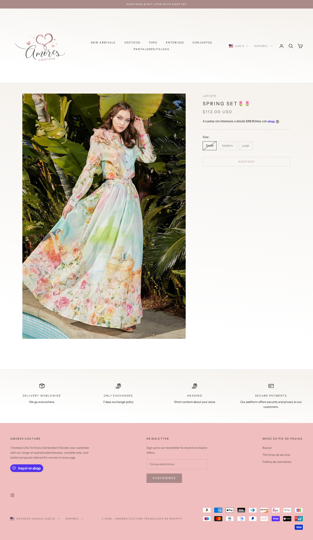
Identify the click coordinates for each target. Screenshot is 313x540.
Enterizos (175, 42)
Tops (153, 42)
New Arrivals (103, 42)
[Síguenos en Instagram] (12, 495)
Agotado (246, 161)
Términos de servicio (276, 455)
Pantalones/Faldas (151, 49)
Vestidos (132, 42)
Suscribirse (164, 478)
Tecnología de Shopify (163, 518)
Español (261, 46)
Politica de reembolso (277, 462)
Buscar (267, 448)
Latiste (209, 96)
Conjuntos (202, 42)
